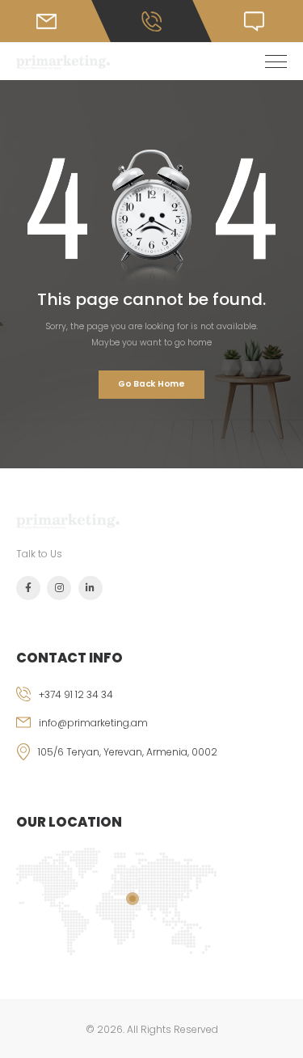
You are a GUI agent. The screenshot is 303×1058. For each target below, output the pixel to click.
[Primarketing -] (63, 61)
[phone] (151, 701)
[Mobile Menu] (276, 62)
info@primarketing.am (93, 723)
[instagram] (59, 588)
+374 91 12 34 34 (76, 694)
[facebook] (28, 588)
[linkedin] (90, 588)
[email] (151, 729)
